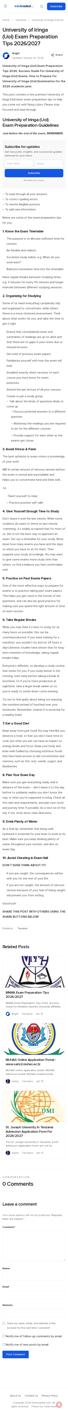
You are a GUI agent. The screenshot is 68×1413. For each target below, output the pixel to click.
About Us (15, 1395)
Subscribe (56, 6)
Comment (8, 1227)
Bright (16, 53)
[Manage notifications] (59, 1405)
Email (6, 1287)
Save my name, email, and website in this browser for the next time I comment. (31, 1325)
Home (6, 20)
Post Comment (15, 1354)
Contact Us (31, 1395)
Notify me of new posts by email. (27, 1344)
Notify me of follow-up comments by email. (34, 1336)
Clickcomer (50, 1406)
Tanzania (20, 20)
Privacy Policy (50, 1395)
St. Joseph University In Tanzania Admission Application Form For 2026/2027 (29, 1132)
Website (7, 1305)
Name (6, 1268)
